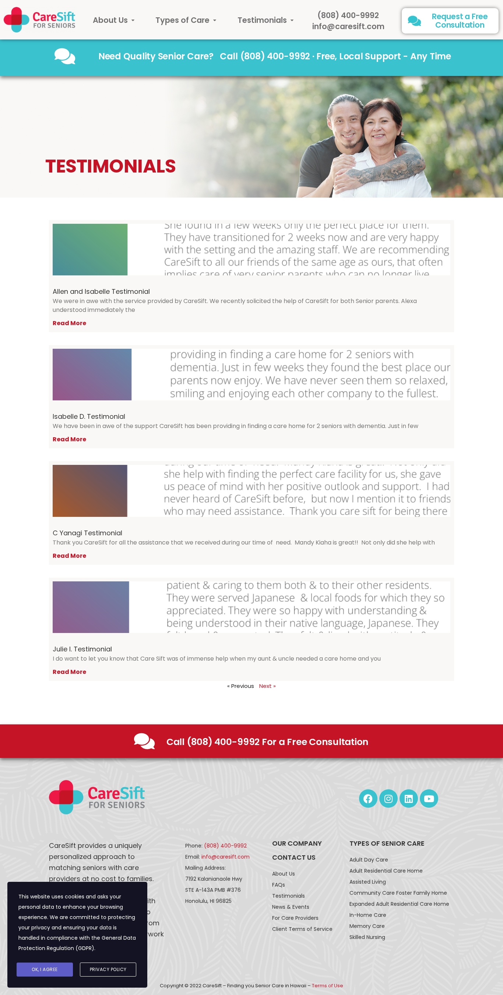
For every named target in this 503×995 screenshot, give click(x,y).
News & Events (290, 907)
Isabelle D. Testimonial (89, 416)
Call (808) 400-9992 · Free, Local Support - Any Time (335, 56)
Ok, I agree (45, 969)
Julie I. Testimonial (82, 649)
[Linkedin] (409, 798)
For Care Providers (295, 918)
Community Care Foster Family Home (398, 893)
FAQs (278, 884)
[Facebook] (368, 798)
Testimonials (262, 20)
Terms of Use (327, 985)
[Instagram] (388, 798)
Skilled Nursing (367, 937)
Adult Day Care (368, 859)
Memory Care (367, 926)
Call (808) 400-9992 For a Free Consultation (267, 741)
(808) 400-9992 (348, 15)
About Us (110, 20)
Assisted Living (367, 882)
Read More (69, 323)
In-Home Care (367, 915)
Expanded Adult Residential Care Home (399, 904)
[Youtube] (429, 798)
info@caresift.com (348, 26)
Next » (267, 686)
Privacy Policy (108, 969)
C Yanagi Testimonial (87, 532)
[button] (113, 20)
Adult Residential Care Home (386, 870)
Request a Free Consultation (460, 20)
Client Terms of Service (302, 929)
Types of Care (182, 20)
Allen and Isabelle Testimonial (101, 291)
